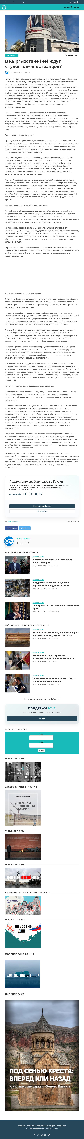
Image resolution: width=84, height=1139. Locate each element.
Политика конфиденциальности (23, 2)
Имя (41, 734)
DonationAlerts (42, 511)
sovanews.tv (15, 494)
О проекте (8, 2)
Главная (21, 1126)
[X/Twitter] (41, 494)
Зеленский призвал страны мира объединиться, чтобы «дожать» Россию (54, 657)
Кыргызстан (75, 521)
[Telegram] (36, 494)
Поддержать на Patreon (42, 506)
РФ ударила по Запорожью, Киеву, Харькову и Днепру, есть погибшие (51, 584)
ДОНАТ (42, 719)
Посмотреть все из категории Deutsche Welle (40, 699)
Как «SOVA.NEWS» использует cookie (42, 1128)
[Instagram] (31, 494)
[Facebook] (25, 494)
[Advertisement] (42, 274)
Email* (41, 742)
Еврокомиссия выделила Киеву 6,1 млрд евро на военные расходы (54, 679)
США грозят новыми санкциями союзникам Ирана (56, 607)
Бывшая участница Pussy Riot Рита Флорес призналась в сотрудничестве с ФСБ (55, 634)
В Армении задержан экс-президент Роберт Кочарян (52, 561)
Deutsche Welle (11, 55)
